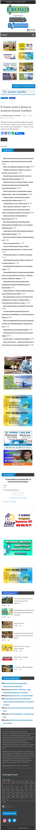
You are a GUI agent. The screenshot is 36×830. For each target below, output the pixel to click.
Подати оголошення (23, 86)
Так (5, 485)
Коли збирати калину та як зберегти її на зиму (18, 306)
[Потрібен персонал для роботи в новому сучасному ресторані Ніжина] (7, 635)
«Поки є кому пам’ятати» (11, 243)
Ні (5, 488)
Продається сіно (19, 623)
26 (13, 796)
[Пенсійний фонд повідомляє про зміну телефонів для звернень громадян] (7, 611)
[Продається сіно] (7, 625)
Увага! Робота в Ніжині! (21, 657)
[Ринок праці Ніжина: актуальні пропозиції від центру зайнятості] (7, 600)
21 (22, 793)
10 (4, 790)
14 (22, 790)
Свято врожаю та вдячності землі (14, 206)
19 (13, 793)
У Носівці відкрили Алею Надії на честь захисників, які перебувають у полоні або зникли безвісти (18, 314)
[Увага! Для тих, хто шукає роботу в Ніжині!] (7, 648)
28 (22, 796)
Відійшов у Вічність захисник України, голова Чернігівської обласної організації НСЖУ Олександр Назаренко (17, 185)
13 (18, 790)
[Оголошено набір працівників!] (7, 668)
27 (18, 796)
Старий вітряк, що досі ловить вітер (15, 203)
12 (13, 790)
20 (18, 793)
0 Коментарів (28, 115)
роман (4, 118)
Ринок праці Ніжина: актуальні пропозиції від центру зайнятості (23, 601)
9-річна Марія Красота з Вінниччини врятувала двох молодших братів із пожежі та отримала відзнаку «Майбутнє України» (18, 275)
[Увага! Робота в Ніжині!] (7, 658)
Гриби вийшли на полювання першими (15, 329)
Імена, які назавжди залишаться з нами (16, 167)
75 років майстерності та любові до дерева (17, 255)
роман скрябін (10, 118)
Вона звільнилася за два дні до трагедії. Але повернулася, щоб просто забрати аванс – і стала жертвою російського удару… (17, 300)
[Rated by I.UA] (6, 807)
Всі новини (4, 98)
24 (4, 796)
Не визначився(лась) (11, 490)
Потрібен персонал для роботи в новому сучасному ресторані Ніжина (23, 636)
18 (8, 793)
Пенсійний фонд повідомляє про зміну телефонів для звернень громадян (24, 612)
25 (8, 796)
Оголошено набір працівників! (23, 667)
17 (4, 793)
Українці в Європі (7, 765)
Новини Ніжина (18, 16)
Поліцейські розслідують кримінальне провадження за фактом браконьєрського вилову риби (16, 284)
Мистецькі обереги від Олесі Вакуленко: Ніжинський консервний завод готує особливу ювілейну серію (17, 225)
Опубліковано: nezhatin (11, 116)
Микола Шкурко (8, 683)
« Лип (3, 802)
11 (8, 790)
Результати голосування (18, 498)
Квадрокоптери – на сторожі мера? (21, 695)
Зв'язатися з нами (9, 813)
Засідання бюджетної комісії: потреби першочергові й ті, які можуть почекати (18, 702)
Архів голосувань (10, 501)
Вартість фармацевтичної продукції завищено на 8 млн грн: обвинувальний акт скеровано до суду (18, 323)
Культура (12, 98)
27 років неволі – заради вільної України (16, 339)
